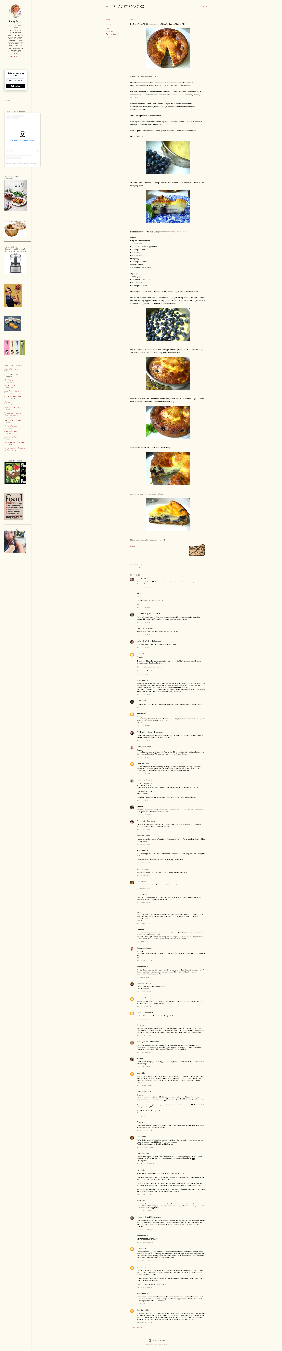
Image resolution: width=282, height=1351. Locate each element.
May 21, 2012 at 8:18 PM (144, 1211)
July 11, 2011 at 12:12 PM (144, 1019)
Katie (139, 806)
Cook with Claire (143, 983)
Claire (139, 909)
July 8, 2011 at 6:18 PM (144, 1006)
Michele (140, 882)
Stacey (139, 1200)
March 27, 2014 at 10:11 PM (145, 1287)
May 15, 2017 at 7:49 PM (144, 1322)
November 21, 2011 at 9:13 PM (146, 1164)
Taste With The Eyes (12, 369)
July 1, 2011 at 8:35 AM (143, 607)
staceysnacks (23, 163)
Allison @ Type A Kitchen (146, 1042)
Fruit (107, 37)
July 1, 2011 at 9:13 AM (143, 647)
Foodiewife (141, 763)
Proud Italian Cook (144, 821)
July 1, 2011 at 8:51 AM (143, 622)
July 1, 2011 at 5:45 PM (143, 757)
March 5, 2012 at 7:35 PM (144, 1194)
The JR (139, 654)
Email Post (138, 564)
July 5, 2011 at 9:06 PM (144, 902)
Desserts (109, 31)
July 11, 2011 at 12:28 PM (144, 1035)
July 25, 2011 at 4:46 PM (144, 1130)
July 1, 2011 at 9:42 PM (144, 815)
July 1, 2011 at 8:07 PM (144, 800)
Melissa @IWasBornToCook (147, 641)
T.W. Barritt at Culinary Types (148, 732)
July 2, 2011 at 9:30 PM (144, 863)
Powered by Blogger (158, 1340)
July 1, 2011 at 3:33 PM (143, 726)
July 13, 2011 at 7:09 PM (144, 1052)
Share (132, 546)
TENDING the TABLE (12, 407)
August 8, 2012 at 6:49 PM (145, 1229)
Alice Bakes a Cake (11, 391)
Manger (7, 402)
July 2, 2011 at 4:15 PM (143, 844)
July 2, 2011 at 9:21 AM (143, 829)
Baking (108, 28)
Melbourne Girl (142, 780)
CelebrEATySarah (143, 628)
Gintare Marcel (162, 1344)
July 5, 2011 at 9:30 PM (144, 923)
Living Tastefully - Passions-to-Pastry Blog (14, 449)
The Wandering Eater (12, 420)
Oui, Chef (140, 894)
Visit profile (16, 57)
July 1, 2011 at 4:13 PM (143, 740)
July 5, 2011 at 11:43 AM (144, 888)
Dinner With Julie (11, 426)
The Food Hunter (143, 998)
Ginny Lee (141, 869)
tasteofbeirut (142, 836)
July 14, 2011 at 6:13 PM (144, 1067)
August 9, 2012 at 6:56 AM (145, 1242)
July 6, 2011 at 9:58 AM (144, 942)
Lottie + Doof (9, 385)
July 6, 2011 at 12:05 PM (144, 977)
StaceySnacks (142, 1092)
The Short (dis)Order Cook (147, 614)
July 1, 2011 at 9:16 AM (143, 674)
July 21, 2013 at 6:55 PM (144, 1261)
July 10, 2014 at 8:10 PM (144, 1304)
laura (138, 1073)
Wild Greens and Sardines (14, 442)
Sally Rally (140, 1310)
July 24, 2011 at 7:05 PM (144, 1116)
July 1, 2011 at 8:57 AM (143, 635)
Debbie (139, 579)
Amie (139, 1058)
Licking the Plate (11, 437)
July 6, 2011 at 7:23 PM (144, 992)
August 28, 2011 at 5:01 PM (145, 1147)
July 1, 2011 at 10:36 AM (144, 694)
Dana (139, 1025)
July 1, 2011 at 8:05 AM (144, 587)
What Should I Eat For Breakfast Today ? (12, 414)
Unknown (140, 1248)
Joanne (139, 701)
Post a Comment (136, 1327)
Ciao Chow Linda (10, 431)
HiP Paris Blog (10, 380)
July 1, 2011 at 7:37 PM (143, 774)
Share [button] (108, 20)
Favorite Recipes (112, 34)
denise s (140, 713)
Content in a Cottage (12, 396)
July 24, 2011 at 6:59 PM (144, 1085)
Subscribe (15, 86)
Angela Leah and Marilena (147, 1217)
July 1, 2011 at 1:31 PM (143, 707)
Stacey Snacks (129, 6)
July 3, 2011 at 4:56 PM (144, 875)
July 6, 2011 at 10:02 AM (144, 960)
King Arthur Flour (178, 232)
